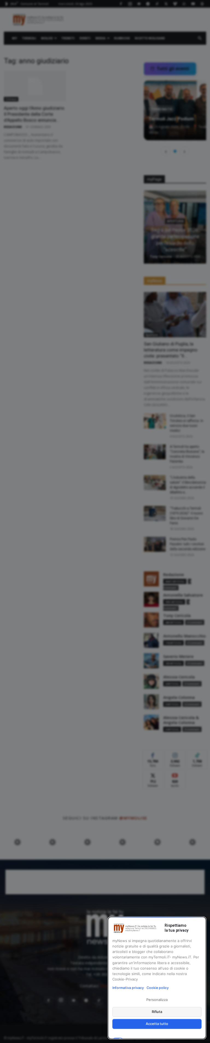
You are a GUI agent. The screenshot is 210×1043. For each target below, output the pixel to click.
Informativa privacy (128, 988)
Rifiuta (157, 1011)
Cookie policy (158, 988)
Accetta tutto (157, 1023)
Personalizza (156, 999)
